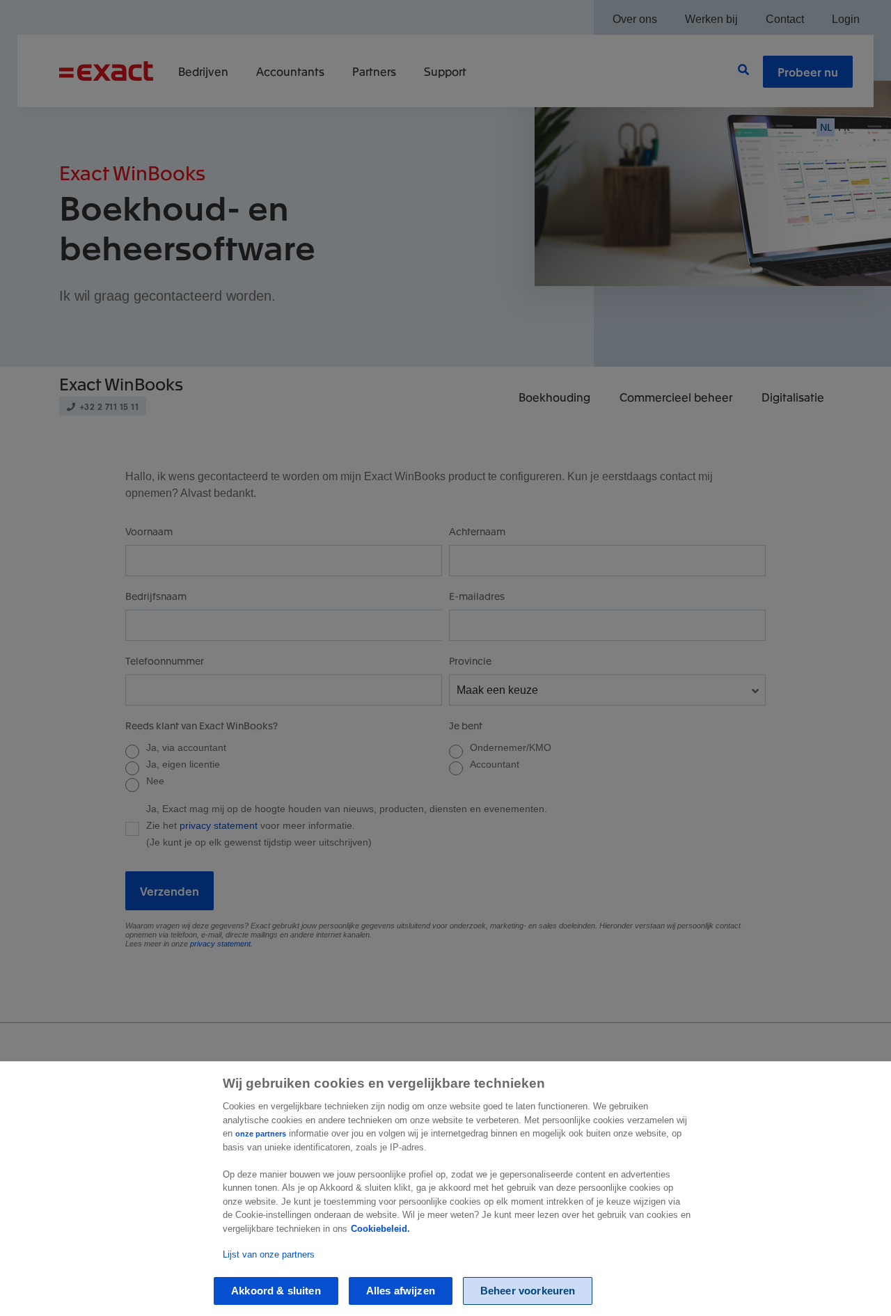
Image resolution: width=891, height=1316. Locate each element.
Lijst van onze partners (269, 1254)
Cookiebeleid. (380, 1228)
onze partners (260, 1133)
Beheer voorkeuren (528, 1291)
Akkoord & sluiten (276, 1291)
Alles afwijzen (400, 1291)
